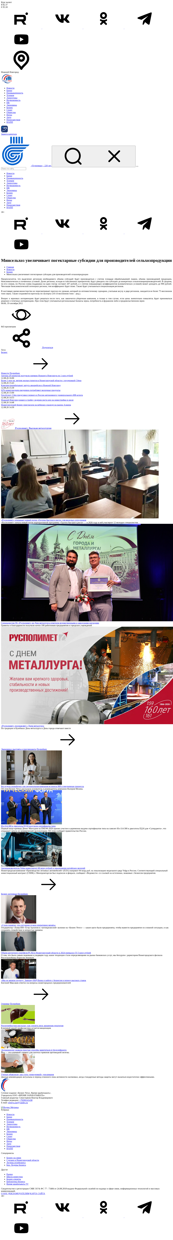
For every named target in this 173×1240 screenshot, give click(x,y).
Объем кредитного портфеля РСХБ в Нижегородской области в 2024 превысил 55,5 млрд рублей (46, 953)
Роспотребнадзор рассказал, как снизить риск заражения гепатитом (32, 1025)
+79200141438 (25, 1100)
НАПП (9, 122)
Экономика (11, 105)
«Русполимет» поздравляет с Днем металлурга (22, 726)
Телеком (10, 95)
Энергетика (11, 98)
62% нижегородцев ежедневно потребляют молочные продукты (30, 390)
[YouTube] (21, 49)
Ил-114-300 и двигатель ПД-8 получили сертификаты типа (28, 826)
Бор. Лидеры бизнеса (16, 1165)
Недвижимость (13, 100)
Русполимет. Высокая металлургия (33, 428)
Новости (10, 88)
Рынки (9, 1174)
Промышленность (14, 93)
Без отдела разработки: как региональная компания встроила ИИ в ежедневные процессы (42, 786)
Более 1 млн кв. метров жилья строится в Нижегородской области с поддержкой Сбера (41, 380)
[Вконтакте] (62, 28)
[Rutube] (21, 28)
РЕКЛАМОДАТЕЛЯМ (18, 1193)
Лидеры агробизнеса (16, 1162)
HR (8, 103)
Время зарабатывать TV (17, 1184)
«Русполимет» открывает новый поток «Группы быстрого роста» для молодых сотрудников (43, 520)
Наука (9, 115)
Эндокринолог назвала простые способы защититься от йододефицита (33, 1050)
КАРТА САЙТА (37, 1193)
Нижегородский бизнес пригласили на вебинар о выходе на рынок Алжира (36, 405)
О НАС (4, 1193)
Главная (10, 267)
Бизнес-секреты (13, 1179)
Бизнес (9, 107)
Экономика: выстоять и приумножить (18, 749)
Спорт (9, 110)
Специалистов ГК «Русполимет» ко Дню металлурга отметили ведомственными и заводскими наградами (50, 623)
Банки (9, 90)
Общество (11, 112)
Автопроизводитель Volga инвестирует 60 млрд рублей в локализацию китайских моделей (43, 868)
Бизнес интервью (9, 894)
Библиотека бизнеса (15, 1181)
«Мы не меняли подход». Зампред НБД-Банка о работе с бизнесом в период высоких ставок (43, 980)
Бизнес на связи (13, 1158)
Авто (8, 117)
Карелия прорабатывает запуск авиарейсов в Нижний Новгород (31, 385)
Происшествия (13, 120)
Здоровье (5, 1004)
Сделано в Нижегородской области (22, 1160)
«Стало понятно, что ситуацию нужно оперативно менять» (28, 925)
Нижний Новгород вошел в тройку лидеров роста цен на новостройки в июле (37, 400)
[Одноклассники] (103, 28)
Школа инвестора (14, 1177)
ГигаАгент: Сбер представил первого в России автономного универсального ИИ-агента (42, 395)
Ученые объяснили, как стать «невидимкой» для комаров (27, 1074)
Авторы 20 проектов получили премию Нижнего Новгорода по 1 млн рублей (37, 375)
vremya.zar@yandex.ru (18, 1103)
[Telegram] (144, 28)
